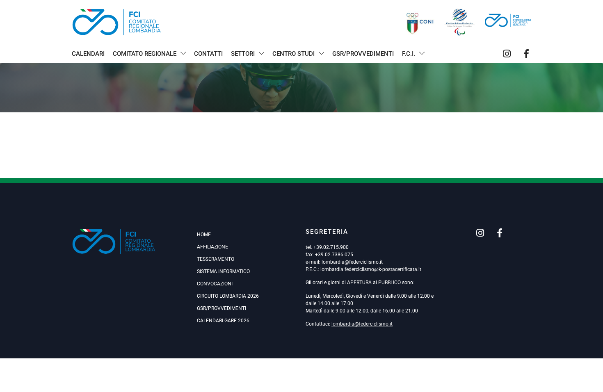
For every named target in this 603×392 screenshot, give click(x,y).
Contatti (208, 53)
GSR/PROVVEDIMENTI (221, 308)
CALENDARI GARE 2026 (223, 321)
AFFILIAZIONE (212, 247)
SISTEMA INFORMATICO (223, 271)
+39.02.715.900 (331, 247)
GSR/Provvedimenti (363, 53)
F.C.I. (408, 53)
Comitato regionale (144, 53)
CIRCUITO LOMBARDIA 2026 (228, 296)
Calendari (88, 53)
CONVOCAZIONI (215, 284)
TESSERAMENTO (215, 259)
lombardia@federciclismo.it (352, 262)
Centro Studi (293, 53)
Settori (243, 53)
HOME (204, 234)
